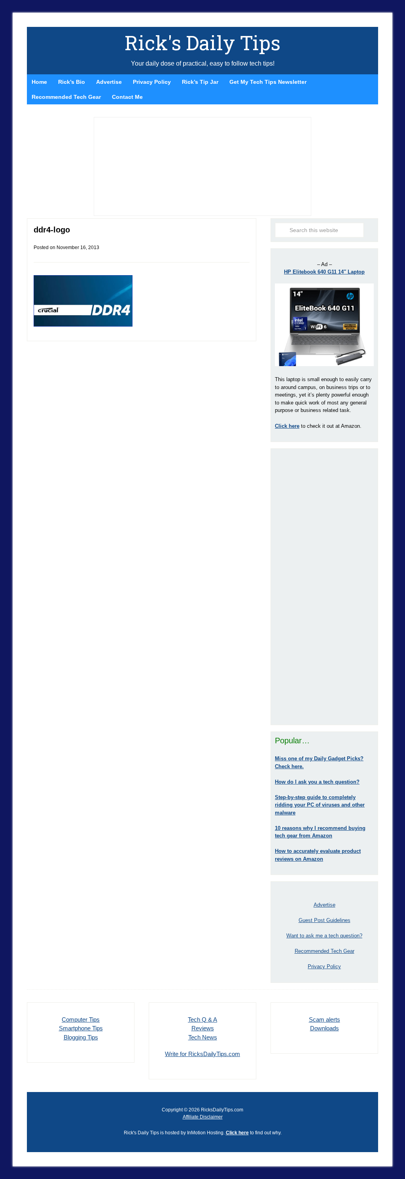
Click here (237, 1133)
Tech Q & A (202, 1019)
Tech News (202, 1037)
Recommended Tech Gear (324, 951)
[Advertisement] (324, 586)
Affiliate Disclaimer (203, 1117)
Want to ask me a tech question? (324, 936)
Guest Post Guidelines (324, 920)
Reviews (202, 1028)
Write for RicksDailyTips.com (202, 1054)
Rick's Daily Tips (202, 43)
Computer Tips (81, 1019)
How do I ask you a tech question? (317, 782)
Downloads (324, 1028)
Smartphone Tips (81, 1028)
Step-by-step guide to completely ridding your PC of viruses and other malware (320, 805)
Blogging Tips (81, 1037)
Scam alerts (324, 1019)
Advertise (324, 905)
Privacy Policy (324, 966)
